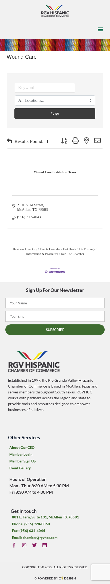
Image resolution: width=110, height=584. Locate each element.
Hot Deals (69, 249)
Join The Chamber (72, 254)
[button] (100, 29)
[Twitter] (34, 545)
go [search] (57, 113)
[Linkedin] (44, 545)
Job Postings (86, 249)
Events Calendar (50, 249)
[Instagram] (24, 545)
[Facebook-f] (14, 545)
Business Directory (25, 249)
